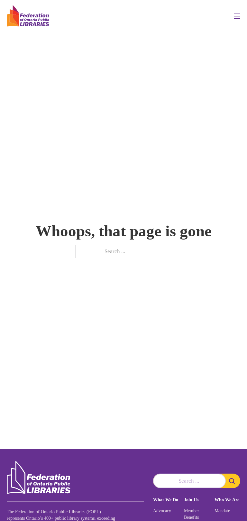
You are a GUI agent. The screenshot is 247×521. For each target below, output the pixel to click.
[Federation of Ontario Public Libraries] (38, 477)
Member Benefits (191, 514)
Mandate (222, 510)
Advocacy (162, 510)
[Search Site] (233, 481)
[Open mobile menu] (237, 16)
